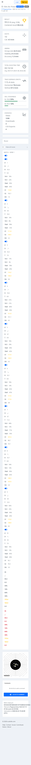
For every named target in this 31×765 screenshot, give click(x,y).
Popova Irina (7, 9)
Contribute (19, 725)
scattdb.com (11, 721)
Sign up (24, 2)
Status (4, 727)
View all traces (10, 147)
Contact (8, 725)
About (9, 727)
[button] (28, 9)
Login (17, 2)
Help (3, 725)
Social (14, 725)
